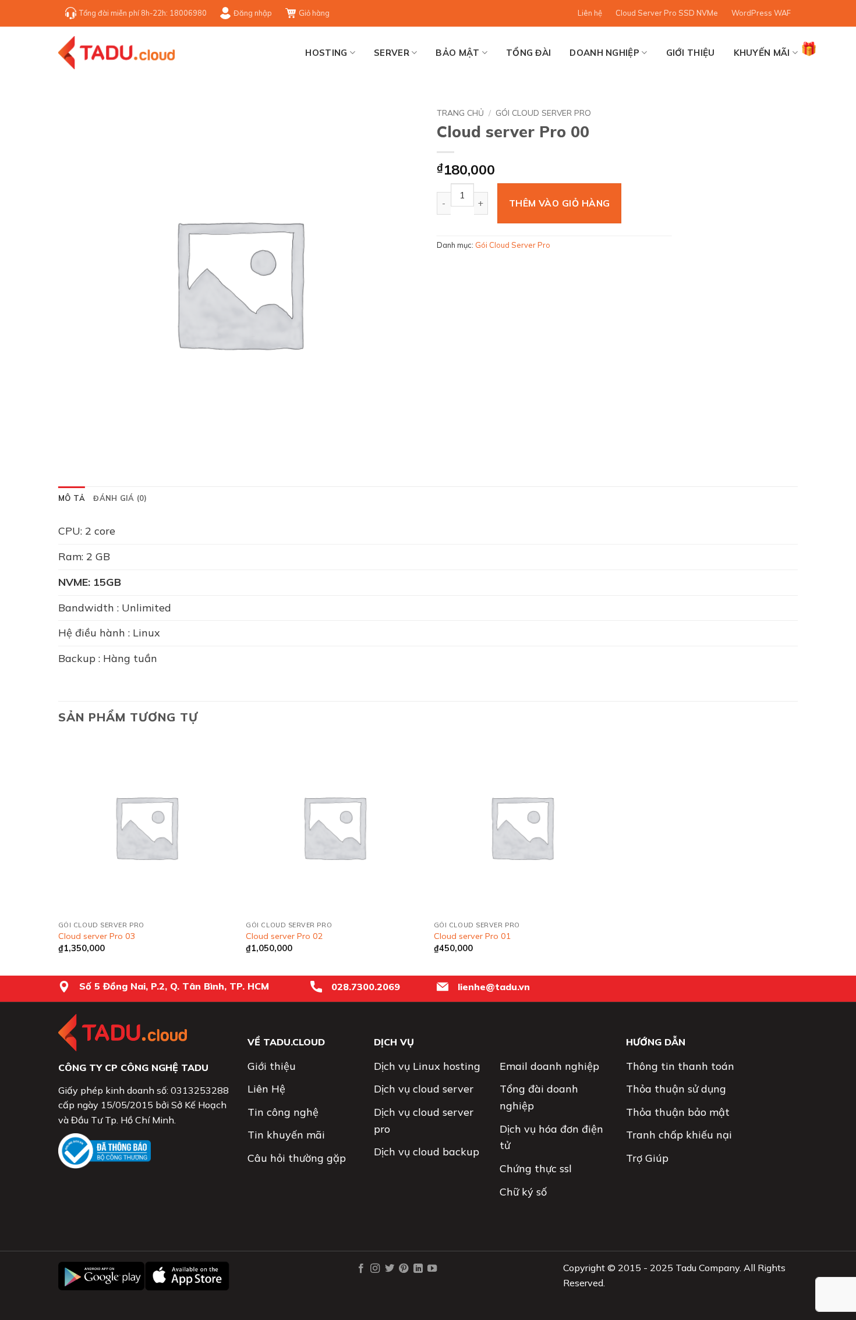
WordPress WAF (761, 12)
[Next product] (789, 110)
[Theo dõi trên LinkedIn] (417, 1269)
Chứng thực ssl (536, 1168)
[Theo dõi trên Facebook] (361, 1269)
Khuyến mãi (762, 52)
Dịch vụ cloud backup (426, 1151)
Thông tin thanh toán (680, 1066)
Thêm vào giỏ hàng (559, 203)
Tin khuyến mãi (286, 1134)
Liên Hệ (266, 1088)
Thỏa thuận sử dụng (676, 1088)
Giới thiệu (690, 52)
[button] (73, 448)
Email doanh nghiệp (549, 1066)
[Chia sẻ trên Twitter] (468, 271)
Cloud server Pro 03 (97, 936)
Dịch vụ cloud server (423, 1088)
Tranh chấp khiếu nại (679, 1134)
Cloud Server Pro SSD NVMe (667, 12)
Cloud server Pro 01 (472, 936)
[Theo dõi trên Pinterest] (403, 1269)
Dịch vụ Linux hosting (427, 1066)
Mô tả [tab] (71, 498)
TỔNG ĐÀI (528, 52)
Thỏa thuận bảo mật (678, 1112)
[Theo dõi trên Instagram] (375, 1269)
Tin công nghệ (283, 1112)
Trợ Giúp (647, 1158)
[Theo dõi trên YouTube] (432, 1269)
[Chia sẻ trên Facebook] (447, 271)
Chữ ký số (523, 1191)
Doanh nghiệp (604, 52)
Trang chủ (460, 113)
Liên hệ (590, 12)
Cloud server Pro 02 (284, 936)
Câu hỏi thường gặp (296, 1158)
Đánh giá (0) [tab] (120, 498)
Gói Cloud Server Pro (543, 113)
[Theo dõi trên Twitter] (389, 1269)
